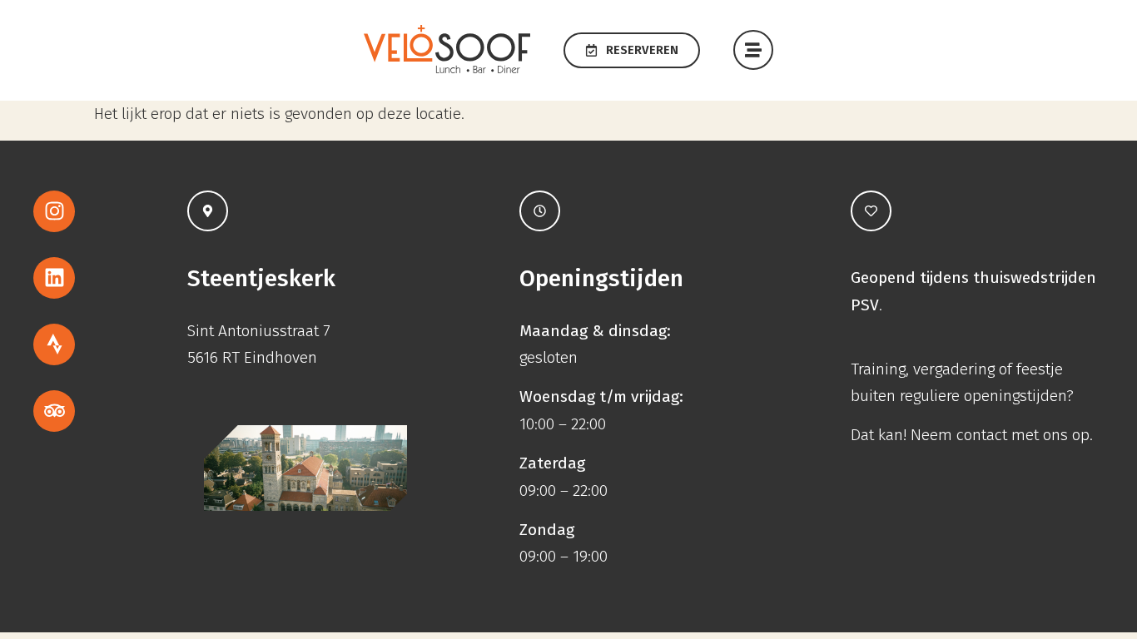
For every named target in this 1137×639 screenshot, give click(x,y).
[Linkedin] (54, 278)
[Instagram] (54, 211)
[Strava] (54, 344)
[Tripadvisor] (54, 411)
